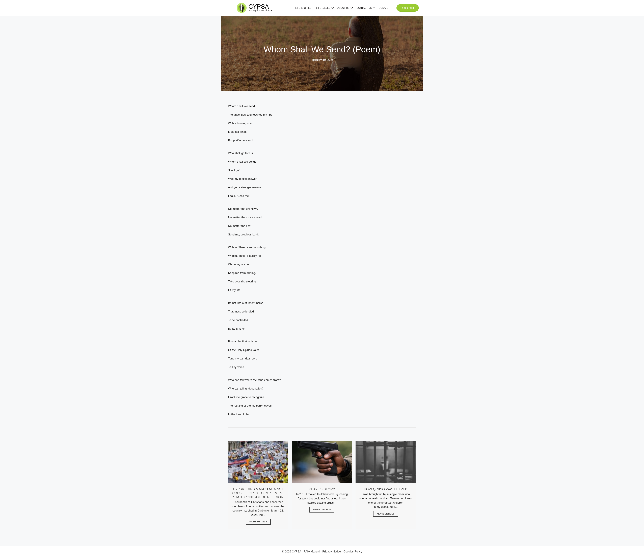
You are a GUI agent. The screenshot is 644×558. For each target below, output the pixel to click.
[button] (332, 7)
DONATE (383, 8)
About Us (343, 8)
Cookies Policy (352, 551)
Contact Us (364, 8)
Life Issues (323, 8)
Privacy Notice (331, 551)
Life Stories (303, 8)
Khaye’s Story (322, 489)
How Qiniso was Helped (385, 489)
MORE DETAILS (258, 521)
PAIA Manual (312, 551)
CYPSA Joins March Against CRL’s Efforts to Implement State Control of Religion (258, 493)
